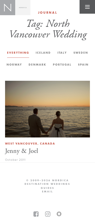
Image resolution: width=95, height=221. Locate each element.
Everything (18, 52)
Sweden (80, 52)
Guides (47, 188)
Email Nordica (47, 191)
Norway (14, 64)
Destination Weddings (47, 184)
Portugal (62, 64)
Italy (62, 52)
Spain (83, 64)
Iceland (43, 52)
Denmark (37, 64)
